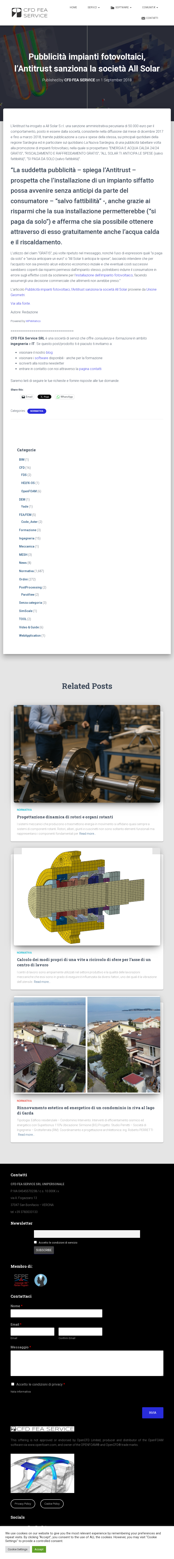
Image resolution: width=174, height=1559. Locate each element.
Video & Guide (29, 627)
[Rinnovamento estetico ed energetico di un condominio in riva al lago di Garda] (87, 1044)
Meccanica (26, 546)
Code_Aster (29, 521)
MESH (23, 554)
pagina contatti (90, 369)
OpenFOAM (29, 491)
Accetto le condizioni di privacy (40, 1384)
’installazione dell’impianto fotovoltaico (104, 275)
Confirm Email (67, 1338)
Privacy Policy (23, 1503)
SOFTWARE (122, 7)
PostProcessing (30, 587)
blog (49, 352)
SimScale (25, 611)
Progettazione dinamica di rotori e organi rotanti (65, 816)
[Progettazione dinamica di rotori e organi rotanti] (87, 753)
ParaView (27, 594)
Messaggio (21, 1347)
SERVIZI (93, 7)
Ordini (23, 579)
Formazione (27, 530)
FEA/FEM (25, 514)
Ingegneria (26, 538)
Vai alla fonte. (21, 303)
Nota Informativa (21, 1391)
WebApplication (30, 635)
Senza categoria (30, 602)
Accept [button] (39, 1549)
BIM (21, 459)
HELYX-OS (28, 483)
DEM (22, 499)
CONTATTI (152, 18)
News (23, 562)
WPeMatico (33, 321)
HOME (73, 7)
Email (16, 1325)
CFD (22, 467)
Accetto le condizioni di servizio (58, 1242)
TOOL (23, 619)
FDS (24, 475)
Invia (152, 1412)
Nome (16, 1306)
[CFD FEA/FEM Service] (30, 12)
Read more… (87, 833)
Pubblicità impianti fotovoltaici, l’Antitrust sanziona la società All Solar (76, 289)
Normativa (36, 411)
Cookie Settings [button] (17, 1549)
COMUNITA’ (149, 7)
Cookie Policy (52, 1503)
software (41, 358)
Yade (24, 506)
